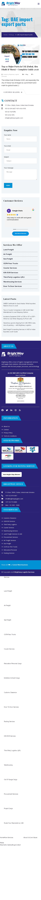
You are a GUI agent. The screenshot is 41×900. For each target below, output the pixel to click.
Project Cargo (8, 808)
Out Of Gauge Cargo (10, 779)
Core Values (33, 837)
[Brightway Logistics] (10, 3)
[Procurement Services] (5, 786)
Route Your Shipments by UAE (13, 823)
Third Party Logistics (10, 524)
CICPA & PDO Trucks (10, 547)
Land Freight (8, 250)
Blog (27, 74)
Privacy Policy (8, 433)
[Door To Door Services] (5, 699)
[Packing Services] (5, 714)
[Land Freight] (5, 583)
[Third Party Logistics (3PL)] (5, 743)
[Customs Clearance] (5, 685)
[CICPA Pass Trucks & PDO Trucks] (5, 627)
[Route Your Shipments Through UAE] (5, 815)
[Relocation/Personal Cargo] (5, 656)
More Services (8, 837)
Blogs (12, 35)
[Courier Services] (5, 641)
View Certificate (20, 375)
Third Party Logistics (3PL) (14, 277)
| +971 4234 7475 (21, 108)
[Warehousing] (5, 757)
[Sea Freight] (5, 612)
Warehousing (8, 765)
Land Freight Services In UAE (13, 534)
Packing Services (9, 553)
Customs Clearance (10, 518)
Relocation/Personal (10, 550)
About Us (7, 426)
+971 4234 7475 (9, 115)
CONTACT (11, 100)
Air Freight (7, 254)
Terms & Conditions (10, 436)
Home (5, 35)
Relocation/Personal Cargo (13, 663)
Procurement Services (11, 537)
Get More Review (20, 233)
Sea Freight (8, 259)
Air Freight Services (10, 540)
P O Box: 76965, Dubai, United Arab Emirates (19, 105)
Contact (6, 430)
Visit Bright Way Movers (11, 474)
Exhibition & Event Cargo (12, 678)
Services (6, 577)
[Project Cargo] (5, 801)
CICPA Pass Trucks (10, 263)
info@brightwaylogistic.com (14, 118)
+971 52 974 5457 (10, 108)
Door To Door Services (12, 286)
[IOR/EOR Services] (5, 728)
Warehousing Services (12, 282)
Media (2, 843)
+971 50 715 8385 (10, 111)
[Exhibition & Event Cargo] (5, 670)
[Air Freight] (5, 598)
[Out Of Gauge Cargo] (5, 772)
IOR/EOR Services (10, 273)
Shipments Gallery (6, 845)
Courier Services (10, 268)
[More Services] (5, 830)
